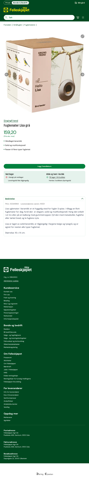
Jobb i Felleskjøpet (11, 370)
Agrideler (7, 420)
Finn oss (7, 295)
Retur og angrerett (10, 304)
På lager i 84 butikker (57, 177)
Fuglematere (29, 25)
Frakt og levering (10, 298)
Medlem (7, 329)
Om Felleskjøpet (10, 363)
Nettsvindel (8, 316)
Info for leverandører (11, 392)
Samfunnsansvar (10, 398)
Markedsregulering (10, 347)
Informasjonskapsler (11, 319)
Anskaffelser (8, 401)
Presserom (8, 357)
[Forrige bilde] (6, 75)
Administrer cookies (11, 281)
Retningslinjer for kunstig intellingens (17, 379)
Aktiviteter (7, 360)
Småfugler (17, 25)
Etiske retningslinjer (11, 376)
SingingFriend (11, 120)
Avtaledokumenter (10, 404)
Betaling (7, 301)
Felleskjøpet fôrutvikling (12, 382)
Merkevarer (8, 417)
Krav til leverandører (11, 395)
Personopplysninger (11, 313)
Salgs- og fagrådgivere (12, 335)
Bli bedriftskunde (10, 332)
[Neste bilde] (82, 75)
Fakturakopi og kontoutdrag (14, 341)
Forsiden (7, 25)
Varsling (7, 407)
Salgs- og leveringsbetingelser (15, 338)
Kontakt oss (8, 292)
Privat (7, 3)
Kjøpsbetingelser (10, 310)
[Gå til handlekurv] (78, 17)
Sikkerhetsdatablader (12, 344)
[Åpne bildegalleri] (82, 36)
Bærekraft (7, 367)
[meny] (83, 17)
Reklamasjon (8, 307)
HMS (5, 373)
